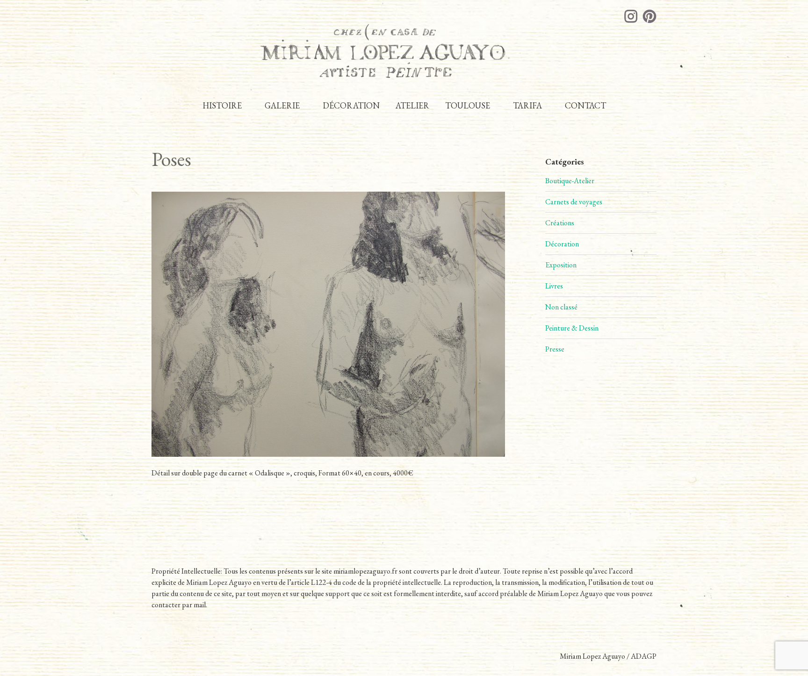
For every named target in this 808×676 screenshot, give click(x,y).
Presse (554, 349)
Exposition (561, 265)
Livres (554, 286)
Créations (559, 223)
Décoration (562, 244)
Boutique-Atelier (569, 181)
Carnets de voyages (573, 202)
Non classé (561, 307)
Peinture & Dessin (572, 328)
